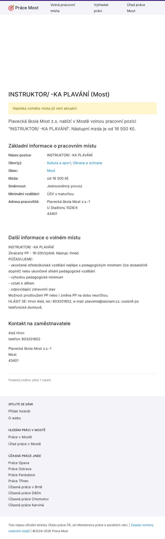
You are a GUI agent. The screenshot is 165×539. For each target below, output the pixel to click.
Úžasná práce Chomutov (28, 499)
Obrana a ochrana (87, 163)
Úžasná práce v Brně (25, 487)
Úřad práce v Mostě (24, 444)
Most (51, 170)
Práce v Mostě (20, 437)
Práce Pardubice (21, 475)
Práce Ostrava (19, 469)
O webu (14, 418)
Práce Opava (18, 463)
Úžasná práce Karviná (26, 505)
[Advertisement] (82, 55)
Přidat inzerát (19, 411)
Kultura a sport (59, 163)
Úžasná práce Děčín (24, 493)
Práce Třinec (18, 481)
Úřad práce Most (136, 8)
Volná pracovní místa (62, 8)
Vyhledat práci (101, 8)
